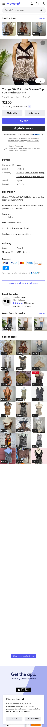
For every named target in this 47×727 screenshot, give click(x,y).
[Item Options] (42, 42)
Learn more (23, 150)
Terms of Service (33, 141)
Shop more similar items (23, 656)
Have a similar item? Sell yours (23, 283)
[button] (31, 3)
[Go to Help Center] (13, 164)
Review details (33, 717)
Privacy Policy (24, 709)
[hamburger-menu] (3, 3)
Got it (14, 717)
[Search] (41, 10)
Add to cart (34, 112)
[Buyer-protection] (29, 106)
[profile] (43, 3)
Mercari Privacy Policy (16, 141)
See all (42, 313)
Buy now (23, 120)
